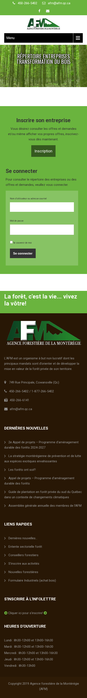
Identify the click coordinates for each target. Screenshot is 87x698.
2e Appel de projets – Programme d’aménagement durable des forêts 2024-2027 (41, 444)
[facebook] (39, 10)
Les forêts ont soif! (22, 470)
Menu (10, 38)
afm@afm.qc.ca (59, 3)
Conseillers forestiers (23, 555)
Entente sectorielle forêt (25, 547)
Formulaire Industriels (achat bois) (32, 580)
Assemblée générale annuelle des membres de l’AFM (45, 506)
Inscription (43, 151)
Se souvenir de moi (22, 242)
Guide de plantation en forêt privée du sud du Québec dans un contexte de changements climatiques (43, 494)
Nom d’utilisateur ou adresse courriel (28, 198)
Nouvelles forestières (23, 572)
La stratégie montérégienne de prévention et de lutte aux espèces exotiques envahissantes (42, 458)
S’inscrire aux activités (23, 563)
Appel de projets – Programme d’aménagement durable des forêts (39, 480)
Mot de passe (16, 220)
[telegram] (5, 613)
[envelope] (48, 10)
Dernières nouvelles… (22, 538)
